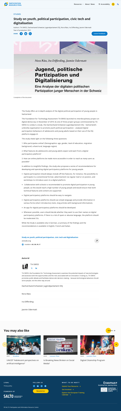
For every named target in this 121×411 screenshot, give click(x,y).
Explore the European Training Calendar (73, 394)
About (87, 4)
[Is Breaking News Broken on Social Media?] (60, 345)
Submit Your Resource (70, 386)
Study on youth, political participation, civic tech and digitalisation (50, 237)
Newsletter (40, 391)
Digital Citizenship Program (92, 360)
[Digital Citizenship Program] (97, 345)
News (93, 4)
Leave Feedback (99, 34)
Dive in (110, 330)
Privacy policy (8, 386)
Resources (78, 4)
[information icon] (31, 268)
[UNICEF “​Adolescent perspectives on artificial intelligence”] (24, 345)
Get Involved (66, 390)
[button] (116, 344)
